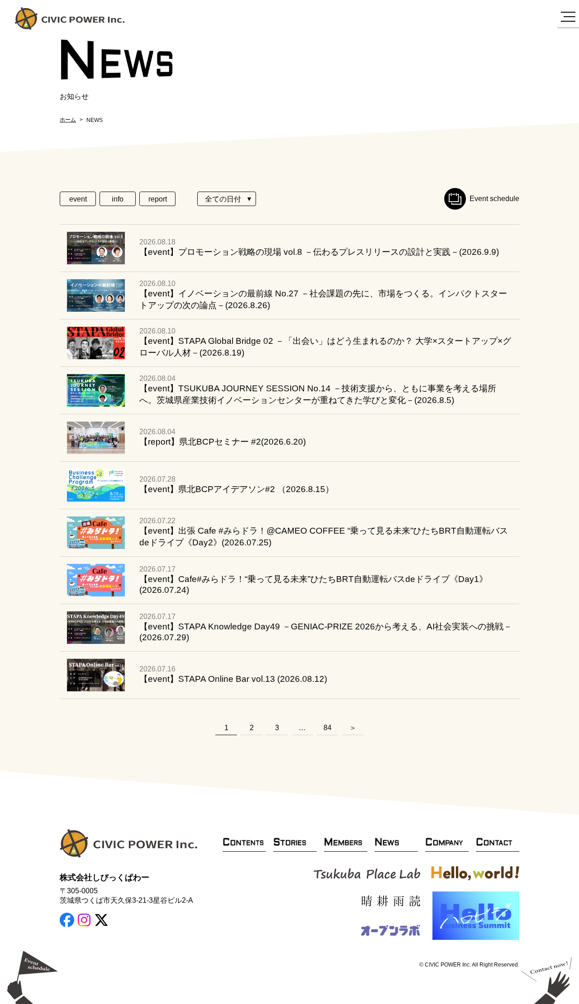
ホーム (68, 120)
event (78, 199)
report (157, 199)
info (117, 199)
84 (327, 728)
